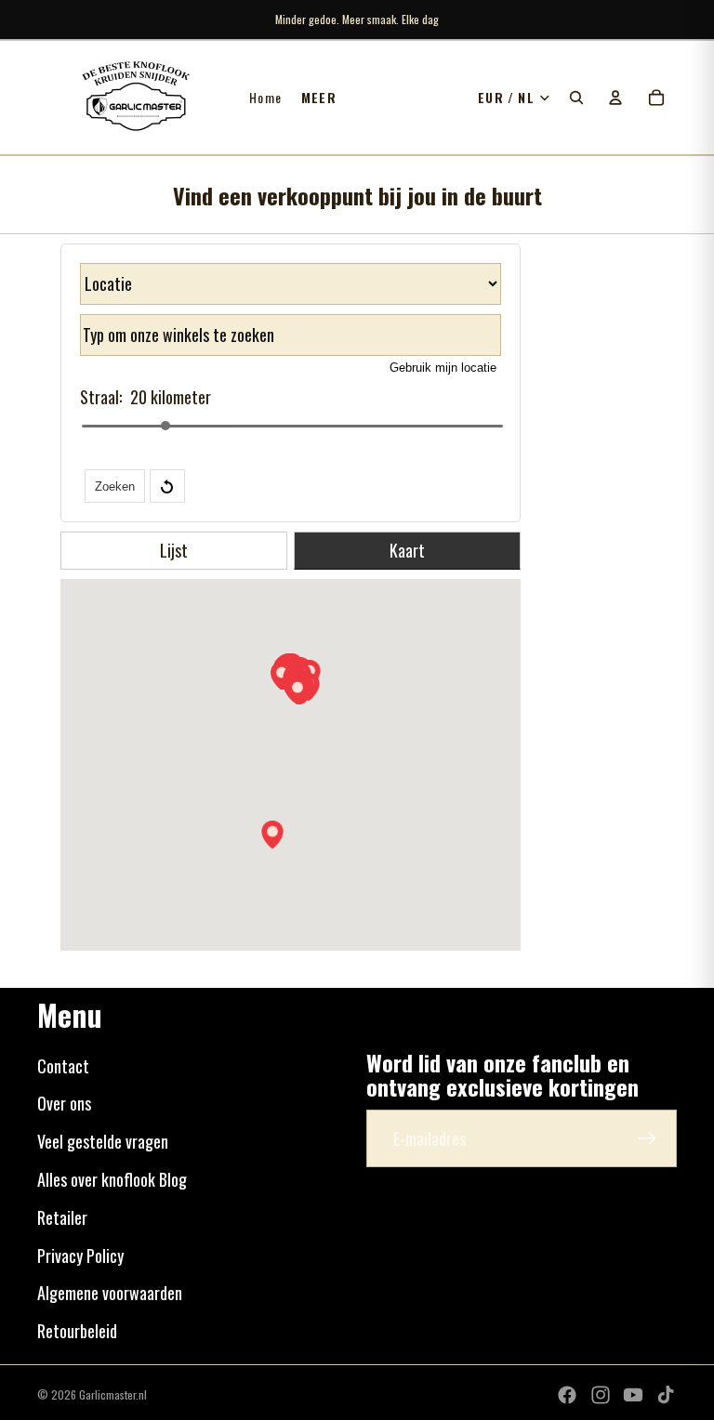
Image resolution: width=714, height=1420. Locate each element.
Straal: (101, 397)
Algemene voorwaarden (109, 1293)
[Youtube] (633, 1395)
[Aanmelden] (647, 1139)
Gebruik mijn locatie (443, 368)
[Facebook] (567, 1395)
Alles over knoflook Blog (112, 1179)
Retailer (62, 1217)
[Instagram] (600, 1395)
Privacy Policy (80, 1255)
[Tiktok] (665, 1395)
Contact (63, 1066)
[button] (272, 834)
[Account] (615, 97)
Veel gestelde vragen (102, 1141)
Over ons (64, 1103)
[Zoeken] (576, 97)
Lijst (174, 550)
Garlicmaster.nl (113, 1394)
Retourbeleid (77, 1331)
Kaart (407, 550)
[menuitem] (319, 97)
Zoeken (115, 486)
